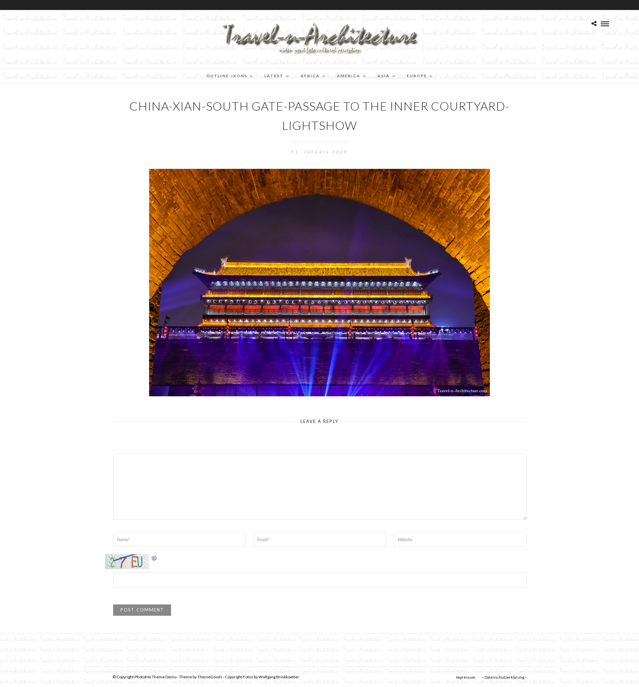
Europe (417, 75)
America (348, 75)
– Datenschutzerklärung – (504, 677)
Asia (383, 75)
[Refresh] (154, 557)
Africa (310, 75)
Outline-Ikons (226, 75)
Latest (274, 75)
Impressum (465, 677)
